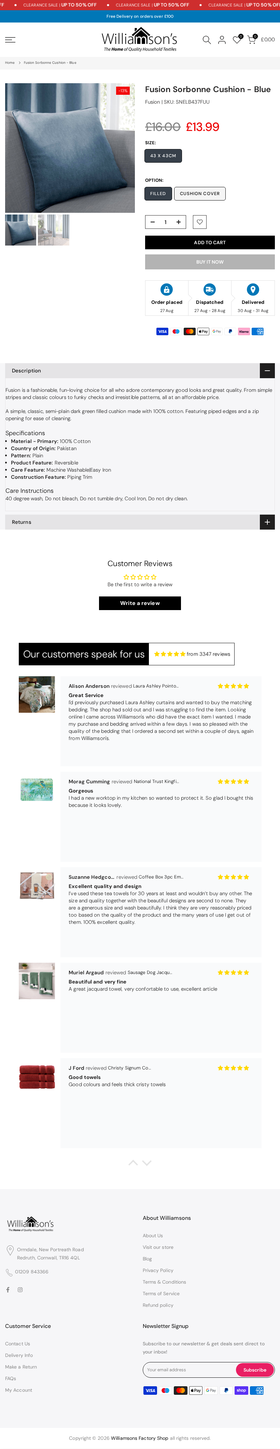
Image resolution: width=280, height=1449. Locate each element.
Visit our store (158, 1247)
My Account (18, 1390)
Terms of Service (161, 1293)
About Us (153, 1235)
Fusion (152, 102)
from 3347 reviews (208, 654)
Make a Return (21, 1367)
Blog (147, 1259)
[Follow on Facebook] (8, 1290)
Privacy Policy (158, 1270)
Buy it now (210, 262)
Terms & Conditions (164, 1282)
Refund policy (158, 1305)
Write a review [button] (139, 603)
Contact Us (17, 1344)
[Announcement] (44, 5)
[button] (133, 1164)
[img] (170, 654)
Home (10, 62)
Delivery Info (19, 1355)
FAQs (10, 1378)
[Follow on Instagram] (20, 1290)
